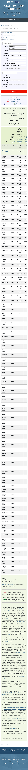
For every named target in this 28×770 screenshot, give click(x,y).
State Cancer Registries (7, 584)
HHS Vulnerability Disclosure (10, 751)
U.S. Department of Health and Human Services (13, 758)
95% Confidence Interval (20, 139)
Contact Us (22, 751)
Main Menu (12, 20)
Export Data (19, 104)
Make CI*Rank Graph (14, 99)
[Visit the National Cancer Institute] (10, 1)
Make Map (14, 97)
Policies (11, 749)
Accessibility (19, 749)
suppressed (13, 728)
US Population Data (19, 621)
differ (9, 634)
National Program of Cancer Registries (16, 707)
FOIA (25, 749)
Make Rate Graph (14, 101)
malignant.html (7, 641)
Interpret (8, 104)
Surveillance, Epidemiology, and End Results (15, 709)
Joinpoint (20, 629)
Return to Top (5, 744)
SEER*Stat (7, 618)
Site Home (4, 749)
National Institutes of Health (9, 759)
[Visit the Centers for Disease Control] (17, 1)
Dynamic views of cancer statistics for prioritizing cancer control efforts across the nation (14, 13)
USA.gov (17, 761)
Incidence (5, 25)
